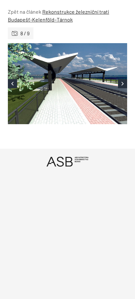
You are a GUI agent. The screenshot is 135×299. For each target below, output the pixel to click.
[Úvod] (67, 162)
